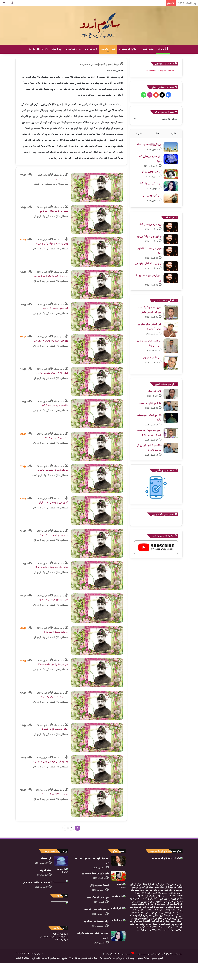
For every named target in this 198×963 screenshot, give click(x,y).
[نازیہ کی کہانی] (171, 394)
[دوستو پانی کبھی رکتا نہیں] (118, 912)
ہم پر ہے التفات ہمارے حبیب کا (55, 793)
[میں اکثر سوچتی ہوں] (171, 198)
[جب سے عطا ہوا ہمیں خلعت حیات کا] (97, 672)
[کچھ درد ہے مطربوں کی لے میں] (97, 316)
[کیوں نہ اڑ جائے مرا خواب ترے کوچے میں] (97, 284)
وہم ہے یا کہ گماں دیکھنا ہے (148, 263)
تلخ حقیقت (46, 858)
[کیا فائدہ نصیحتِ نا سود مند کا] (97, 640)
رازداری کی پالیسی (89, 958)
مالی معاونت (105, 958)
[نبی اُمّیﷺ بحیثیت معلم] (171, 147)
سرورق (161, 49)
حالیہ (156, 133)
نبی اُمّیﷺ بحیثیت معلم (149, 144)
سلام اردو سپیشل (128, 49)
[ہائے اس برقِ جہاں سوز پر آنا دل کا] (97, 543)
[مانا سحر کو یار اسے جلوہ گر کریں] (97, 413)
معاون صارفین (143, 958)
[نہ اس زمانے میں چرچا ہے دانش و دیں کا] (97, 575)
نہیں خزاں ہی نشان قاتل (150, 224)
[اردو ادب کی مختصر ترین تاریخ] (61, 885)
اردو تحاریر (91, 49)
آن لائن (60, 934)
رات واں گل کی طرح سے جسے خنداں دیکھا (50, 761)
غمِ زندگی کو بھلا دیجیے (98, 897)
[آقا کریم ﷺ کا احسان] (171, 406)
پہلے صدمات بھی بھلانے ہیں (96, 921)
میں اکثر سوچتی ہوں (152, 195)
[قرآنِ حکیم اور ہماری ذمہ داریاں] (171, 159)
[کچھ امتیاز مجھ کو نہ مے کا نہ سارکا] (97, 608)
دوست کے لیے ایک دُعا (150, 183)
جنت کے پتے (45, 870)
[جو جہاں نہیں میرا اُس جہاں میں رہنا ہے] (118, 861)
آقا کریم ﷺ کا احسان (150, 403)
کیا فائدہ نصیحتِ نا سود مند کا (56, 632)
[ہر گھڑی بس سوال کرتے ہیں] (171, 239)
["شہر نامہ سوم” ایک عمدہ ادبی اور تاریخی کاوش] (171, 312)
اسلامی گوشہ (148, 49)
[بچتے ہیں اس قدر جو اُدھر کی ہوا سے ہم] (97, 251)
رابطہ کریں (130, 958)
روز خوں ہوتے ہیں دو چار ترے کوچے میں (51, 340)
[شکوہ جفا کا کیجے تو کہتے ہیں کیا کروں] (97, 381)
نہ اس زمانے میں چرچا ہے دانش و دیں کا (51, 567)
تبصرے (139, 133)
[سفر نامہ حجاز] (97, 187)
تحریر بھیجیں (157, 958)
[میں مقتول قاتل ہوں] (171, 362)
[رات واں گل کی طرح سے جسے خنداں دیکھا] (97, 769)
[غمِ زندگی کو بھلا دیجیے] (118, 900)
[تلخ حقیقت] (61, 861)
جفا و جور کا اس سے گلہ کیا (56, 437)
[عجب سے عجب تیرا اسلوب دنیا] (171, 251)
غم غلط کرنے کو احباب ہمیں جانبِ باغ (52, 470)
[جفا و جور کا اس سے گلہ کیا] (97, 446)
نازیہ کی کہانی (154, 391)
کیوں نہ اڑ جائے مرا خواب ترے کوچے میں (51, 276)
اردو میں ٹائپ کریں (40, 958)
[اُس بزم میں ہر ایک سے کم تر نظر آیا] (97, 510)
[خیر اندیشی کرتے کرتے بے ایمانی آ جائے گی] (171, 329)
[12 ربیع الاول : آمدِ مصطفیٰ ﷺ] (171, 418)
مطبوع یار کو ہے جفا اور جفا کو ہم (54, 211)
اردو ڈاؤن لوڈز (74, 49)
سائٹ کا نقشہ (22, 958)
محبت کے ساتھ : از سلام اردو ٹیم (117, 953)
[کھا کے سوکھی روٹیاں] (171, 174)
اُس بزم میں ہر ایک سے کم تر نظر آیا (53, 502)
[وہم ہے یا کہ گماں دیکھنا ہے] (171, 266)
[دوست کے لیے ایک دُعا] (171, 186)
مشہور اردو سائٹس (58, 958)
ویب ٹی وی (118, 958)
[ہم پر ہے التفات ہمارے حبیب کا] (97, 802)
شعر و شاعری (108, 49)
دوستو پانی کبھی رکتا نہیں (96, 909)
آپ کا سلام (57, 49)
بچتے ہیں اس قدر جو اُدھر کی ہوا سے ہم (52, 243)
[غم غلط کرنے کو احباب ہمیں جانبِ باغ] (97, 478)
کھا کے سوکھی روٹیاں (151, 171)
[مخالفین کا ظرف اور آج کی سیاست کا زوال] (171, 448)
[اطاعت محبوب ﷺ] (118, 888)
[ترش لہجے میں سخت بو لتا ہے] (171, 278)
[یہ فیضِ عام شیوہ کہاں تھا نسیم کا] (97, 705)
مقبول (173, 133)
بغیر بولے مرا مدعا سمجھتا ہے (95, 873)
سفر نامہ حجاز (62, 178)
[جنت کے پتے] (61, 873)
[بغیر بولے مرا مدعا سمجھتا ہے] (118, 876)
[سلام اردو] (99, 25)
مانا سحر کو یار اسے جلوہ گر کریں (54, 405)
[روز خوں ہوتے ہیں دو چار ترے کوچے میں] (97, 349)
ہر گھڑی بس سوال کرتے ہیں (148, 236)
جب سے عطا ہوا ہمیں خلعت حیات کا (53, 664)
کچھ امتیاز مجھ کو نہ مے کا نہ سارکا (53, 599)
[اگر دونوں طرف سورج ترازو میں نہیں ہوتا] (171, 346)
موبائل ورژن (74, 958)
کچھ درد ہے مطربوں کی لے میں (55, 308)
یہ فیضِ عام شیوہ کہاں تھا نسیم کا (54, 696)
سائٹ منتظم (59, 175)
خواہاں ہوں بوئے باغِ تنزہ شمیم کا (54, 729)
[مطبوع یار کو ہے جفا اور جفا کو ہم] (97, 219)
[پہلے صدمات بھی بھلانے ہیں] (118, 924)
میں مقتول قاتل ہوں (152, 357)
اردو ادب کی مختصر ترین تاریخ (37, 882)
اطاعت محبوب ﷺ (99, 885)
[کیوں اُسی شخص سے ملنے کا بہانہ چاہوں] (118, 936)
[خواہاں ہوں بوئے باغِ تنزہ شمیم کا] (97, 737)
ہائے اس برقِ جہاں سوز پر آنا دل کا (54, 534)
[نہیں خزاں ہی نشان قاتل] (171, 227)
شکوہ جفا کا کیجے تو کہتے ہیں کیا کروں (52, 373)
